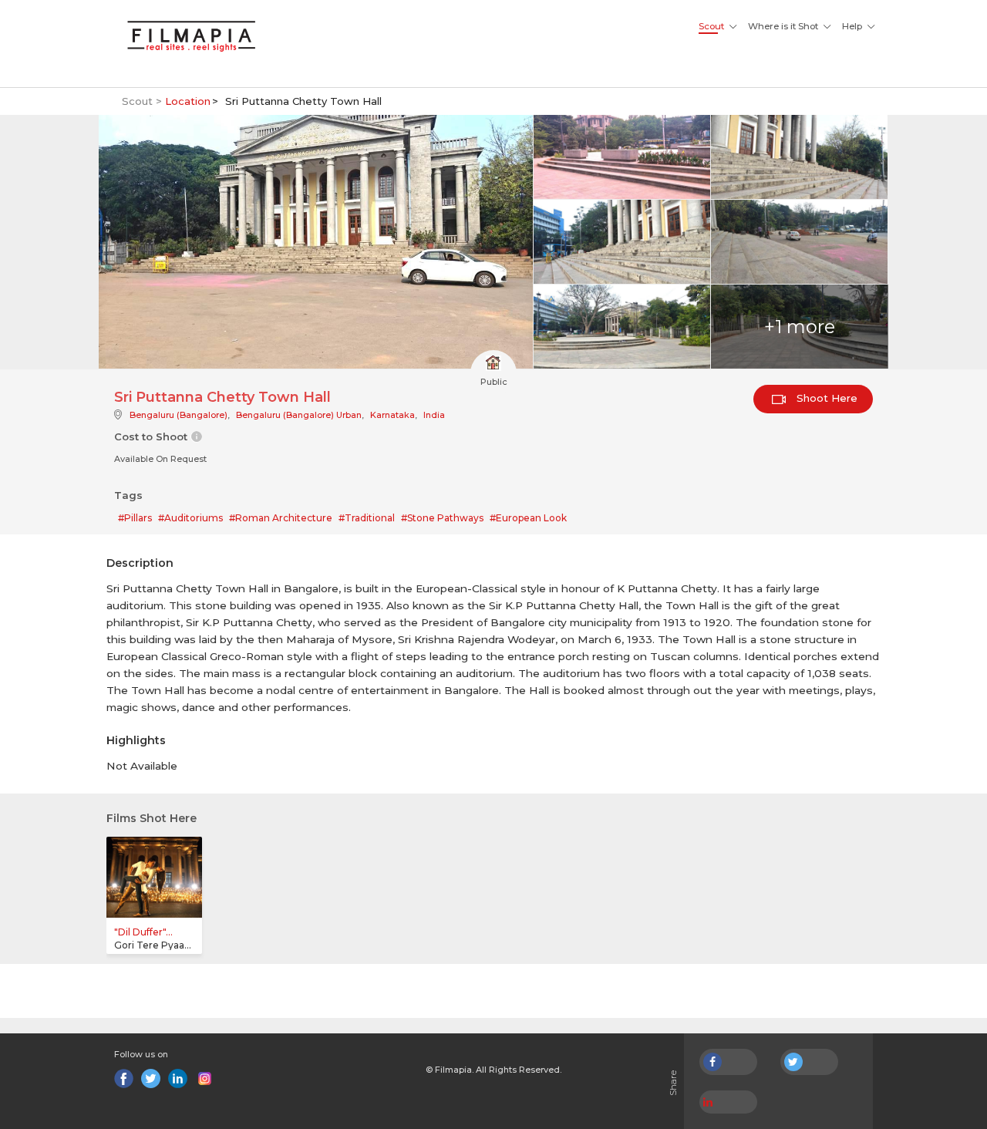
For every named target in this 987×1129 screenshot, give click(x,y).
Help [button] (852, 26)
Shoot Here (825, 398)
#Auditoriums (190, 518)
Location (188, 101)
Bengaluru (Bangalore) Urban (299, 414)
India (434, 414)
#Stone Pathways (442, 518)
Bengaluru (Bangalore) (178, 414)
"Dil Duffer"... (143, 932)
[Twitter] (150, 1078)
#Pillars (135, 518)
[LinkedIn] (177, 1078)
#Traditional (367, 518)
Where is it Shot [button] (783, 26)
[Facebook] (123, 1078)
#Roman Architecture (280, 518)
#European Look (528, 518)
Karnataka (392, 414)
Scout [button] (711, 26)
